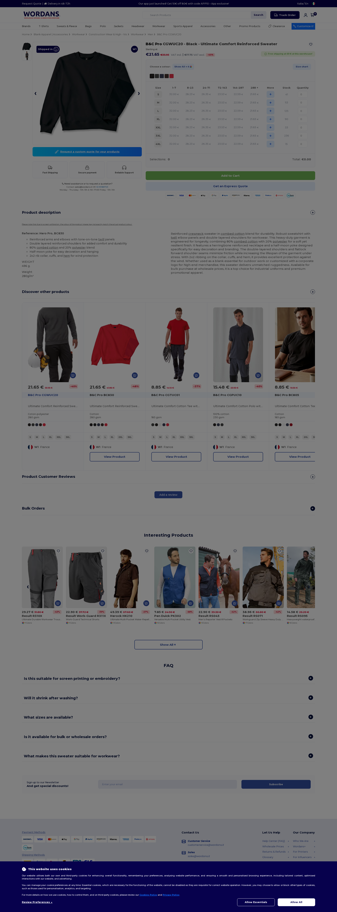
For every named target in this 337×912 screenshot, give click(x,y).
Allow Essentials (256, 902)
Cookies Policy (148, 894)
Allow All (296, 902)
